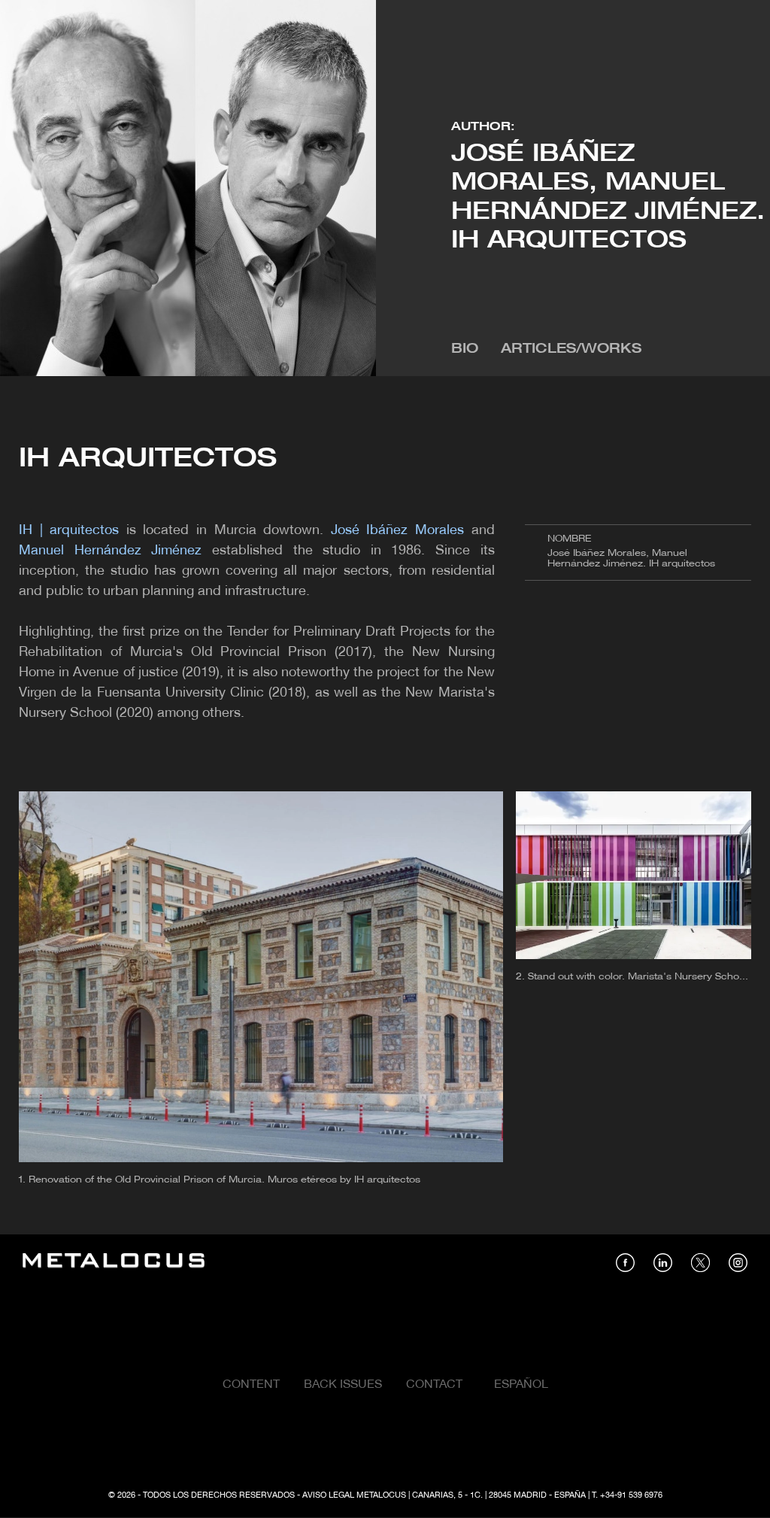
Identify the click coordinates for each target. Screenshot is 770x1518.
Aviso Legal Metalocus (354, 1495)
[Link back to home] (114, 1262)
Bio (464, 349)
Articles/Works (571, 349)
